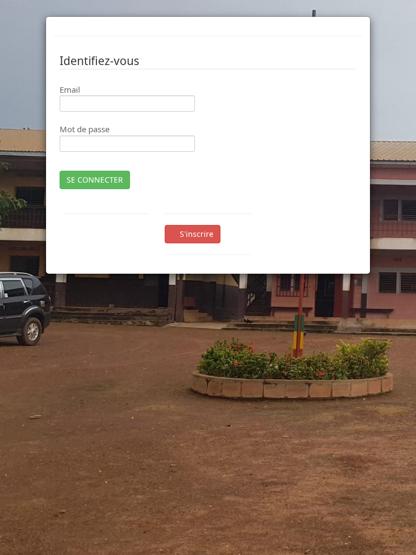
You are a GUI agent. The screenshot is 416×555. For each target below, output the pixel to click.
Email (70, 89)
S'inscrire (195, 234)
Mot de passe (84, 129)
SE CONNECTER (95, 180)
